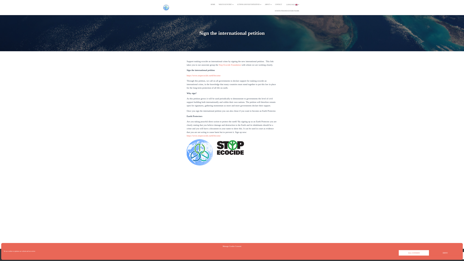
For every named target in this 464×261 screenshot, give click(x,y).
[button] (232, 4)
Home (213, 4)
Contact (278, 4)
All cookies (414, 253)
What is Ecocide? (225, 4)
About (267, 4)
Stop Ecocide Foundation (230, 65)
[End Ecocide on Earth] (170, 8)
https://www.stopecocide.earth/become (204, 75)
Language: (290, 4)
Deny (445, 253)
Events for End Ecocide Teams (287, 11)
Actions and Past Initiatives (248, 4)
